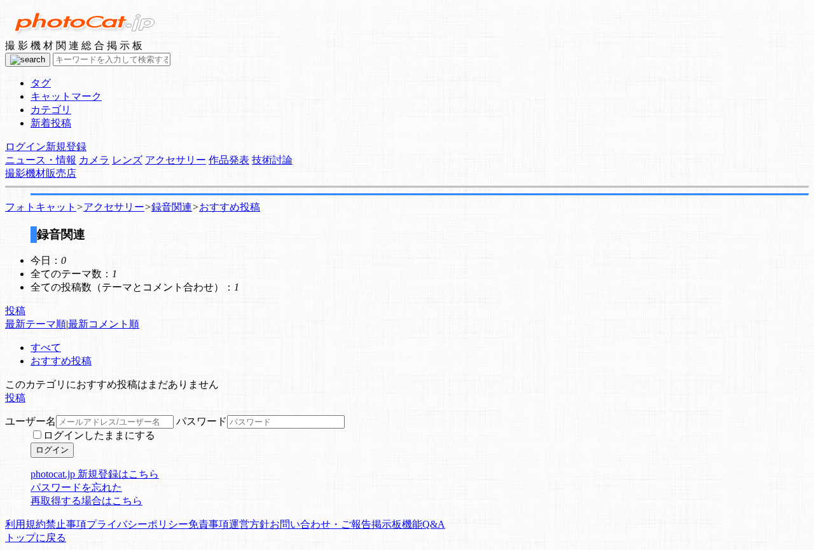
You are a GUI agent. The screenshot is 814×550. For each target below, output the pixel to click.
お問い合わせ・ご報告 (320, 524)
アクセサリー (175, 160)
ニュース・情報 (40, 160)
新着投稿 (51, 123)
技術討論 (272, 160)
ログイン (25, 146)
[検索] (27, 60)
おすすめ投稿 (229, 207)
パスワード (201, 421)
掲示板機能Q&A (408, 524)
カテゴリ (51, 109)
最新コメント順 (103, 324)
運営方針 (249, 524)
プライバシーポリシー (137, 524)
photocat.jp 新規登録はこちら (95, 474)
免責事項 (208, 524)
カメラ (94, 160)
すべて (46, 347)
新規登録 (66, 146)
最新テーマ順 (35, 324)
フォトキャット (40, 207)
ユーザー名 (30, 421)
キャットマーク (66, 96)
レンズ (127, 160)
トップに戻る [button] (35, 537)
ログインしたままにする (99, 435)
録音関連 (171, 207)
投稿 (15, 310)
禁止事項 (66, 524)
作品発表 (229, 160)
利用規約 (25, 524)
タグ (41, 83)
